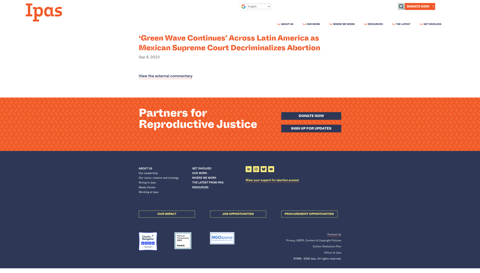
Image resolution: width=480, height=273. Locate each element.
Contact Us (334, 234)
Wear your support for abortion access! (272, 180)
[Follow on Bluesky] (264, 169)
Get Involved (432, 24)
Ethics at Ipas (332, 252)
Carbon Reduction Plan (327, 246)
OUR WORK (199, 173)
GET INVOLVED (201, 168)
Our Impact (167, 214)
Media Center (147, 187)
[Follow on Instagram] (256, 169)
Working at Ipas (148, 192)
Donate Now (418, 6)
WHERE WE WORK (204, 178)
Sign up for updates (311, 128)
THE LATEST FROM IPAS (208, 182)
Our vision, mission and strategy (159, 178)
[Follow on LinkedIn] (249, 169)
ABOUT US (145, 168)
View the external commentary (165, 76)
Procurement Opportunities (309, 214)
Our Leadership (148, 173)
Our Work (313, 24)
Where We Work (344, 24)
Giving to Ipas (147, 182)
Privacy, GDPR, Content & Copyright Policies (313, 240)
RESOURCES (200, 187)
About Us (287, 24)
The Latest (403, 24)
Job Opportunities (238, 214)
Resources (375, 24)
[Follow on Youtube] (271, 169)
